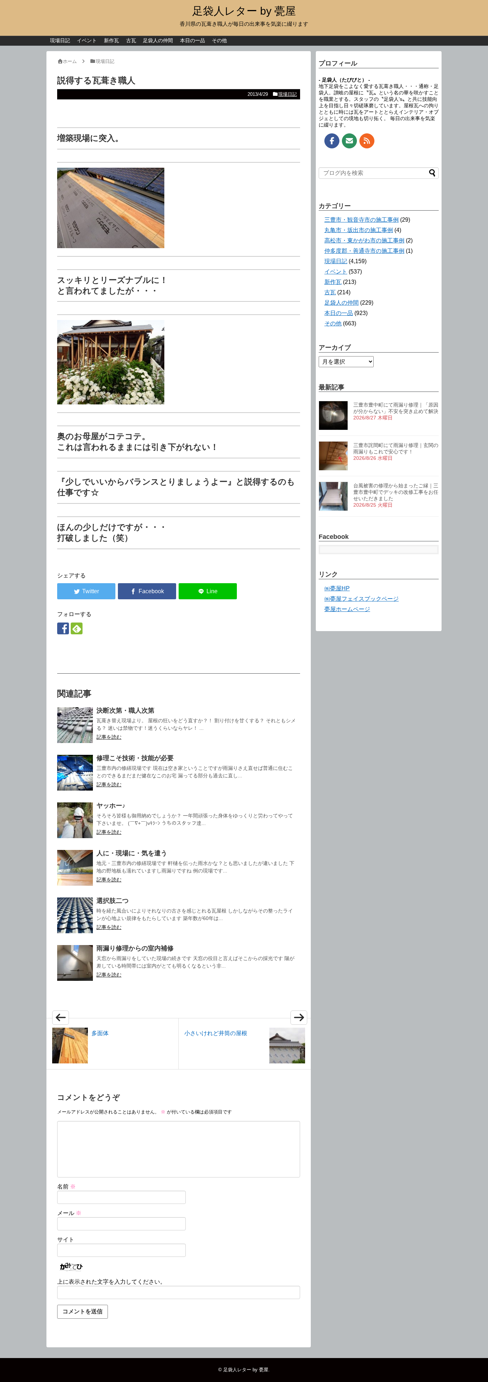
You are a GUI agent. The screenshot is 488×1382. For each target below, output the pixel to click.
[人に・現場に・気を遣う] (75, 868)
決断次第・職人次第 (125, 710)
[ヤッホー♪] (75, 820)
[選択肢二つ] (75, 915)
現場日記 (60, 40)
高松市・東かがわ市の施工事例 (364, 240)
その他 (219, 40)
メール (69, 1213)
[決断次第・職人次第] (75, 725)
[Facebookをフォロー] (63, 628)
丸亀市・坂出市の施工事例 (358, 230)
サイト (65, 1239)
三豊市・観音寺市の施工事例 (361, 220)
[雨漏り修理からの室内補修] (75, 963)
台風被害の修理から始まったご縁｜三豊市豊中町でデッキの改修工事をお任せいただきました (395, 492)
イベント (87, 40)
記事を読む (108, 737)
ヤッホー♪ (114, 805)
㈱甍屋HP (337, 588)
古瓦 (131, 40)
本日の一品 (192, 40)
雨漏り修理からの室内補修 (135, 948)
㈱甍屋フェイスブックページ (361, 599)
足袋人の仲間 (158, 40)
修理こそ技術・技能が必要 (135, 758)
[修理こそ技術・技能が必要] (75, 773)
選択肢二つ (112, 900)
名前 (66, 1187)
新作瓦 (111, 40)
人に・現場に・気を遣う (131, 853)
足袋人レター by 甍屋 (244, 11)
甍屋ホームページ (347, 609)
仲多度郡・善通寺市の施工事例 (364, 251)
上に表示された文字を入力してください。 (111, 1282)
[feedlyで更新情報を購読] (77, 628)
